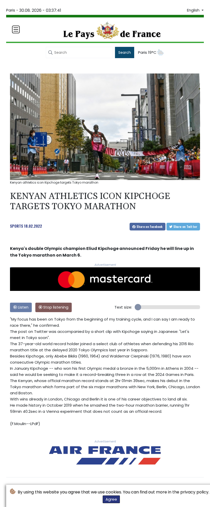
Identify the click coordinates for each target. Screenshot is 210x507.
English (194, 10)
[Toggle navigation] (16, 29)
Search (124, 52)
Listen (22, 307)
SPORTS (16, 226)
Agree (111, 499)
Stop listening (55, 307)
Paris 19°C (147, 52)
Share (149, 226)
